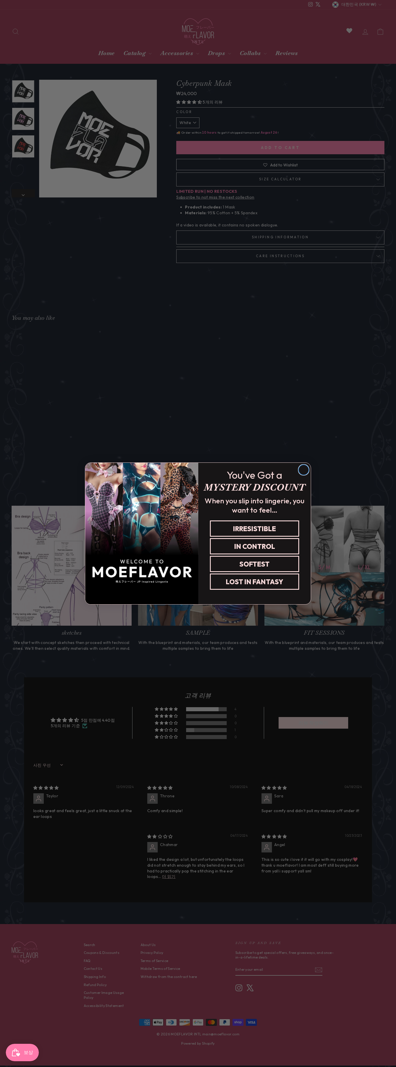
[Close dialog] (304, 470)
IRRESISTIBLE (254, 529)
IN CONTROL (254, 546)
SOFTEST (254, 564)
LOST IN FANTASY (254, 582)
